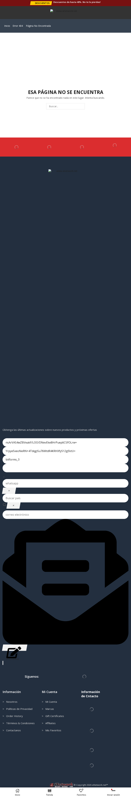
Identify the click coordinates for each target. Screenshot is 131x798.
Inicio (7, 25)
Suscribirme (14, 647)
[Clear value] (9, 491)
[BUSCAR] (81, 106)
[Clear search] (13, 505)
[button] (41, 3)
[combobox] (65, 475)
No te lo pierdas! (92, 2)
